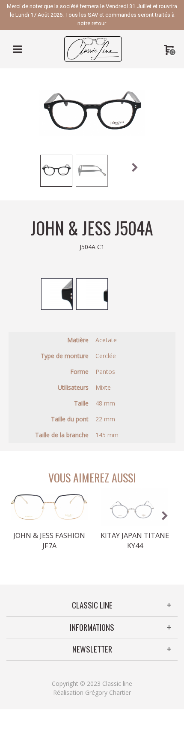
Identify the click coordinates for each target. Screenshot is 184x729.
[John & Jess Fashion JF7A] (49, 507)
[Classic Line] (93, 48)
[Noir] (57, 294)
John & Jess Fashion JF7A (49, 540)
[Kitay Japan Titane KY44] (134, 507)
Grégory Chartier (108, 692)
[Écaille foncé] (92, 294)
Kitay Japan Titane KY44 (135, 540)
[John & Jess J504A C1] (56, 171)
